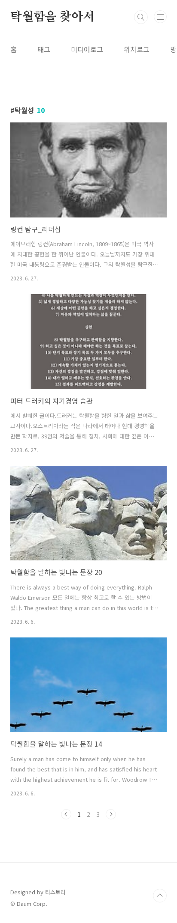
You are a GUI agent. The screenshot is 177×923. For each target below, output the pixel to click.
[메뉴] (160, 16)
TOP (160, 895)
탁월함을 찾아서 (52, 17)
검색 (140, 17)
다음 (111, 814)
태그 (43, 49)
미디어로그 (87, 49)
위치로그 (137, 49)
